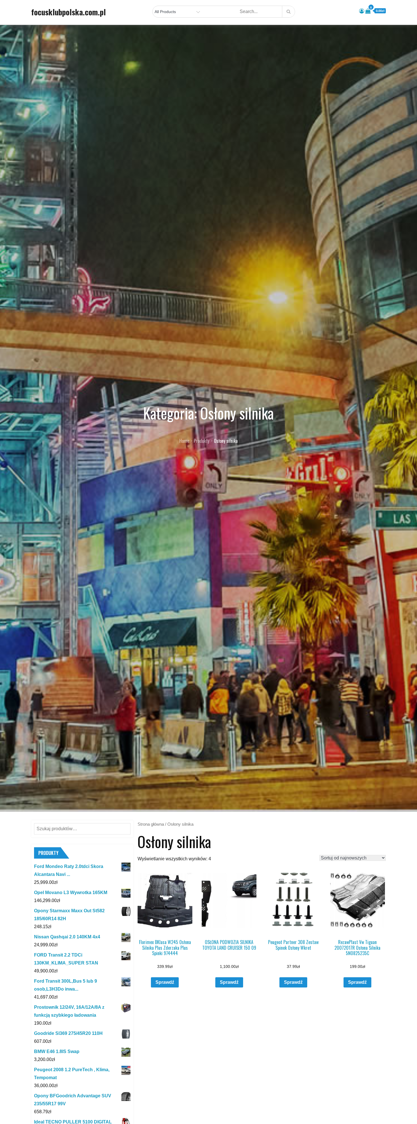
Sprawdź (164, 982)
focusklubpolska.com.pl (68, 12)
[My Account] (361, 11)
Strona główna (151, 824)
